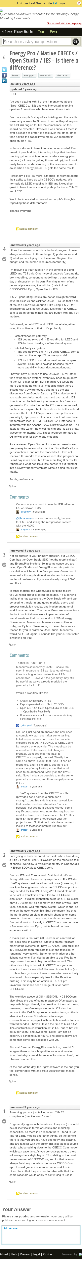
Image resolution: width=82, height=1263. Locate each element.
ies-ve (15, 75)
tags (41, 31)
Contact (48, 1254)
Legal (36, 1254)
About (4, 1254)
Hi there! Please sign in (17, 31)
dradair (24, 786)
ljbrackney (25, 512)
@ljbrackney (24, 518)
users (53, 31)
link (14, 486)
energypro (29, 75)
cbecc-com (62, 75)
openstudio (45, 75)
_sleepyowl (26, 725)
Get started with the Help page (64, 23)
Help (55, 3)
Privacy (25, 1254)
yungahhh (25, 529)
